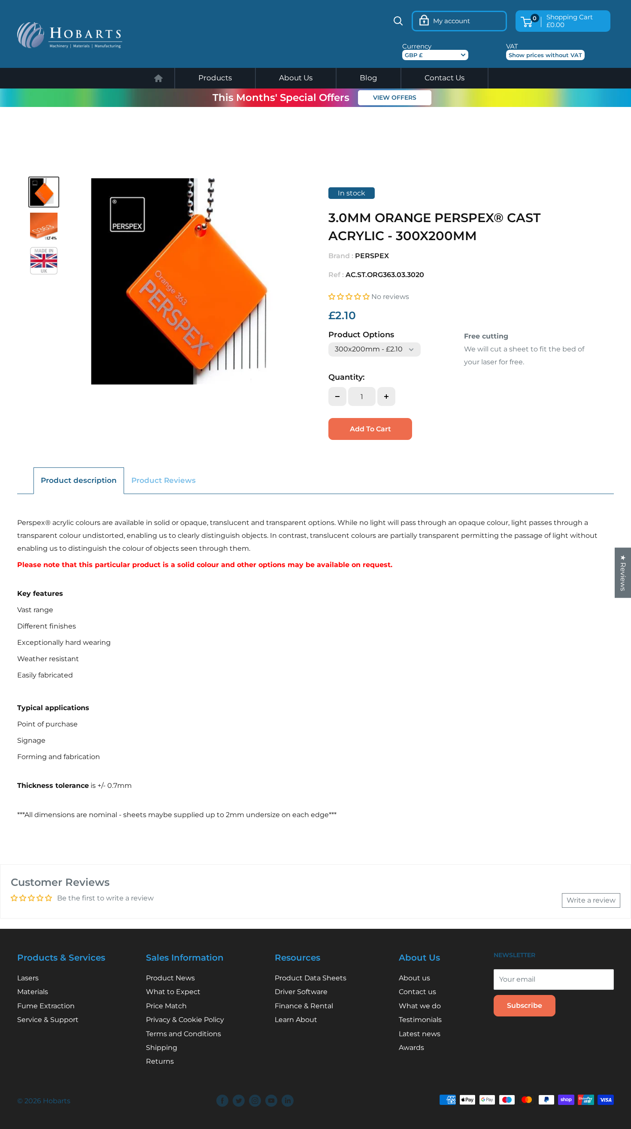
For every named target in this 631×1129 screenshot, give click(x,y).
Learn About (296, 1020)
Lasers (28, 978)
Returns (160, 1061)
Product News (170, 978)
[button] (349, 297)
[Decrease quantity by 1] (337, 396)
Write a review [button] (591, 900)
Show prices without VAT (545, 55)
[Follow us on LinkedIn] (288, 1101)
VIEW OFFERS (394, 98)
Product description (79, 480)
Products (215, 77)
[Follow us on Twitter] (239, 1101)
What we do (420, 1006)
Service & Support (48, 1020)
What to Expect (173, 992)
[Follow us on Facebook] (222, 1101)
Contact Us (444, 77)
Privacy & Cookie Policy (185, 1020)
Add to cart (370, 429)
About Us (295, 77)
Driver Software (301, 992)
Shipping (161, 1048)
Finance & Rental (304, 1006)
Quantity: (346, 377)
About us (414, 978)
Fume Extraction (46, 1006)
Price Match (166, 1006)
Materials (32, 992)
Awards (411, 1048)
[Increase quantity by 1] (386, 396)
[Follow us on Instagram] (255, 1101)
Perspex (372, 256)
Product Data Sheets (310, 978)
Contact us (417, 992)
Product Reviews (163, 480)
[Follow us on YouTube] (271, 1101)
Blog (368, 77)
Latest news (419, 1034)
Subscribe (524, 1005)
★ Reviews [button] (623, 573)
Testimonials (420, 1020)
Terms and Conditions (183, 1034)
